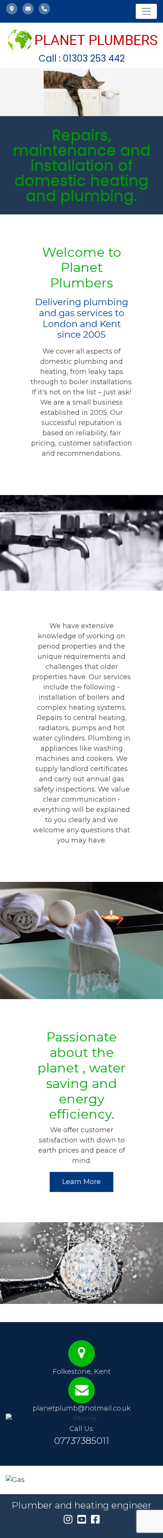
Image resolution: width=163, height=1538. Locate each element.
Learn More (81, 1182)
